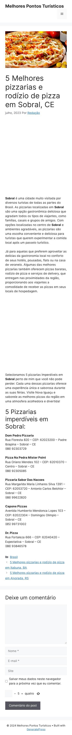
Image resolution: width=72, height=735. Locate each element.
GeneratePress (36, 729)
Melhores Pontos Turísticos (34, 6)
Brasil (14, 557)
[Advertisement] (36, 157)
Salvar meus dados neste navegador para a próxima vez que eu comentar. (35, 681)
